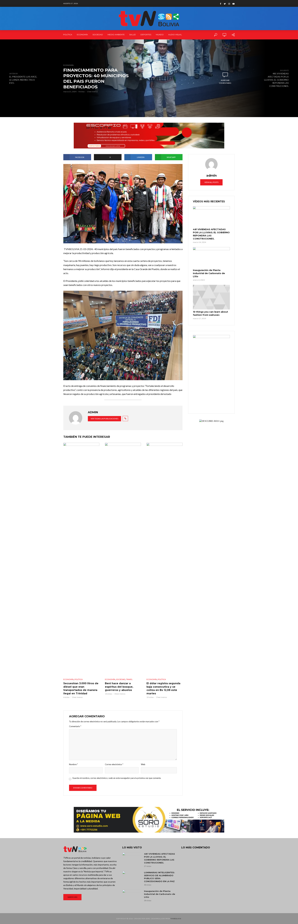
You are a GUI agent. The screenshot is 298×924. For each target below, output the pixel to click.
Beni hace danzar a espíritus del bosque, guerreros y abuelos (119, 687)
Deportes (145, 34)
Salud (132, 34)
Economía (82, 34)
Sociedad (98, 34)
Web (143, 764)
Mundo (160, 34)
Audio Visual (175, 34)
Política (67, 34)
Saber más (72, 897)
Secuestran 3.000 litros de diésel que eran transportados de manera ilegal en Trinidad (80, 688)
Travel (129, 679)
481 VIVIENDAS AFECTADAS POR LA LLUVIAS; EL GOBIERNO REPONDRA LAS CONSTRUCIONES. (211, 234)
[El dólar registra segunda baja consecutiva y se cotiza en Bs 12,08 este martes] (165, 559)
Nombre (73, 764)
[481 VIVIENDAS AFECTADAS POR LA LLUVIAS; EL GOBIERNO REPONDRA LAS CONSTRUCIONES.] (211, 216)
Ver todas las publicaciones (104, 418)
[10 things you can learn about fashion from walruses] (211, 297)
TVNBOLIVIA (176, 918)
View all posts (211, 182)
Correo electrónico (114, 764)
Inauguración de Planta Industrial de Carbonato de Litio (209, 273)
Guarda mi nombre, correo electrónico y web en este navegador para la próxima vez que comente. (116, 778)
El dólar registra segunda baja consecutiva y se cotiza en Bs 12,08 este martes (163, 688)
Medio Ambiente (116, 34)
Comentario (75, 726)
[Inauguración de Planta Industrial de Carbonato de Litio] (211, 257)
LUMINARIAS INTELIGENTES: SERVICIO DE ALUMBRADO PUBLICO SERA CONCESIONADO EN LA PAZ (159, 877)
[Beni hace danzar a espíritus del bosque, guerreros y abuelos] (123, 559)
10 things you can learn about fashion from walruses (210, 313)
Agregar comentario (225, 81)
